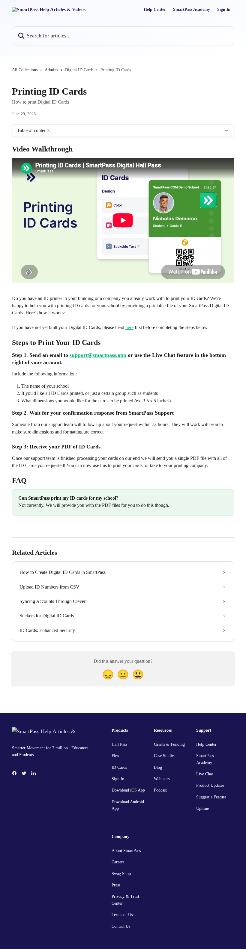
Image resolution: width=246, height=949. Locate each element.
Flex (115, 756)
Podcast (160, 790)
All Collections (25, 70)
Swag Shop (121, 873)
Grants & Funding (169, 744)
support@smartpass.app (98, 355)
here (129, 327)
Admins (51, 70)
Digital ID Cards (79, 70)
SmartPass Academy (191, 9)
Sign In (223, 9)
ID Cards (119, 767)
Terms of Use (123, 914)
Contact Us (121, 926)
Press (116, 885)
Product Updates (210, 785)
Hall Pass (119, 744)
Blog (158, 767)
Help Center (155, 9)
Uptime (202, 808)
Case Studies (164, 756)
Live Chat (204, 774)
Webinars (162, 779)
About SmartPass (126, 850)
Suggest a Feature (211, 797)
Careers (118, 862)
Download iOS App (128, 790)
